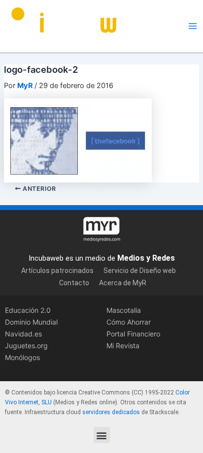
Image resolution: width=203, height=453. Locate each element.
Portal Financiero (133, 334)
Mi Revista (122, 345)
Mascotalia (123, 310)
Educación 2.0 (28, 310)
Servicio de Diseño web (139, 270)
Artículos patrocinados (57, 270)
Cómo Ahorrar (128, 322)
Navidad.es (23, 334)
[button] (102, 435)
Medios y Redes (146, 258)
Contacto (74, 283)
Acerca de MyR (122, 283)
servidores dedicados (111, 412)
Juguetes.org (26, 345)
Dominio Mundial (31, 322)
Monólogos (22, 357)
